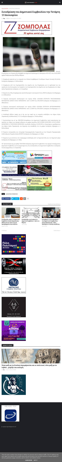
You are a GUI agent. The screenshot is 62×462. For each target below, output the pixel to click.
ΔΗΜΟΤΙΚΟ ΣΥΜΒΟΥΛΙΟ (14, 8)
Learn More (28, 460)
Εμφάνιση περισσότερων (54, 204)
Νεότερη (4, 230)
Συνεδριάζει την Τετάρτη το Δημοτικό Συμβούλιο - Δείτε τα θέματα (30, 221)
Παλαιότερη (57, 230)
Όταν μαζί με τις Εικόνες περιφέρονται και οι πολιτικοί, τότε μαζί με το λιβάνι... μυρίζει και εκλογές (29, 366)
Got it (35, 460)
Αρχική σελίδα (5, 8)
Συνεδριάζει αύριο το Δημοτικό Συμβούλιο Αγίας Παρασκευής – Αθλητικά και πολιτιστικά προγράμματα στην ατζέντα (11, 222)
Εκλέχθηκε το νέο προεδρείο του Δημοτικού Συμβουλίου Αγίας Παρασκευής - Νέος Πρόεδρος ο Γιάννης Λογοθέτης (50, 222)
